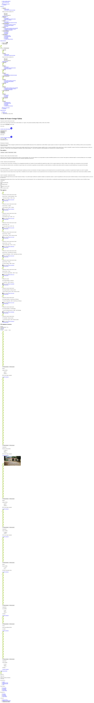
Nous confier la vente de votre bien (9, 55)
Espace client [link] (12, 124)
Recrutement (4, 4)
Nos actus (3, 693)
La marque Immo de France (8, 105)
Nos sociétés (6, 37)
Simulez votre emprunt (7, 19)
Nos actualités (6, 31)
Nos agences (6, 38)
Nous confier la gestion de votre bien (10, 24)
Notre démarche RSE (7, 36)
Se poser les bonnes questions (8, 25)
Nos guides (6, 32)
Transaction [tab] (2, 152)
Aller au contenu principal (6, 1)
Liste (3, 328)
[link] (5, 42)
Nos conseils (6, 26)
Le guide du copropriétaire (8, 89)
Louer (3, 684)
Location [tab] (6, 152)
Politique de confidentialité (6, 700)
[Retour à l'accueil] (2, 6)
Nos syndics (4, 689)
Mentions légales (5, 699)
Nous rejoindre (4, 690)
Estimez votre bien (5, 682)
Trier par (1, 326)
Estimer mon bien (5, 16)
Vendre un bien (6, 9)
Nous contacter (4, 696)
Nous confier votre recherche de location (10, 22)
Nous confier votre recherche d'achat (10, 67)
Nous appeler (7, 124)
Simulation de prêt (5, 683)
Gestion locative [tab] (10, 152)
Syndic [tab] (15, 152)
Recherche (2, 329)
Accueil (3, 111)
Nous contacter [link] (2, 124)
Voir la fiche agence (5, 200)
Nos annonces (6, 21)
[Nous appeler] (5, 138)
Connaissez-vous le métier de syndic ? (10, 88)
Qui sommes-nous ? (7, 35)
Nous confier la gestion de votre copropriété (11, 28)
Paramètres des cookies (6, 701)
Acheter (3, 681)
